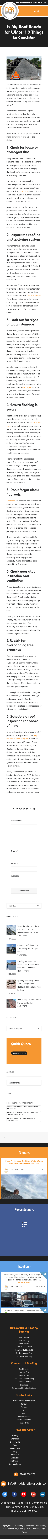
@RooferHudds (16, 1287)
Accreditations (24, 1416)
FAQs (24, 1410)
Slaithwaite (14, 1461)
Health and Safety (24, 1419)
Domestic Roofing (24, 1356)
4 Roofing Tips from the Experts (20, 1103)
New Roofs (24, 1343)
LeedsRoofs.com (24, 1282)
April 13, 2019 (40, 1287)
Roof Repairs (24, 1369)
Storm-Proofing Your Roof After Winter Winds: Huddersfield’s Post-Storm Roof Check (24, 1162)
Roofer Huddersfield (24, 1353)
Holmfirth (15, 1454)
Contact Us (24, 1423)
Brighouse (15, 1439)
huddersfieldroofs (17, 1169)
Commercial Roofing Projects (24, 1388)
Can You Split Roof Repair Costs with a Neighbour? (22, 1108)
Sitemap (35, 1528)
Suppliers (24, 1385)
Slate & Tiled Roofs (24, 1346)
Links (28, 1528)
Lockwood (15, 1458)
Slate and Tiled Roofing (24, 1378)
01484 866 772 (27, 1474)
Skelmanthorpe (15, 1464)
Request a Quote (19, 1053)
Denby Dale (15, 1442)
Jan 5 (43, 1169)
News (24, 1413)
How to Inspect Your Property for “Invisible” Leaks (21, 1119)
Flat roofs (11, 500)
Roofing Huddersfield (24, 1350)
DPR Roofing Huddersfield (24, 1400)
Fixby (15, 1451)
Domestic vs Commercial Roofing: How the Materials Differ (22, 1114)
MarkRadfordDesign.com (13, 1528)
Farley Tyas (15, 1448)
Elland (15, 1445)
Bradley (15, 1435)
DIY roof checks (34, 295)
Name (14, 851)
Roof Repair (24, 1337)
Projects (24, 1407)
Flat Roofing (24, 1340)
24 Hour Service (24, 1381)
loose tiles (23, 191)
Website (15, 875)
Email (14, 863)
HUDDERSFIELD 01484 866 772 (31, 2)
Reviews (24, 1404)
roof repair (27, 387)
